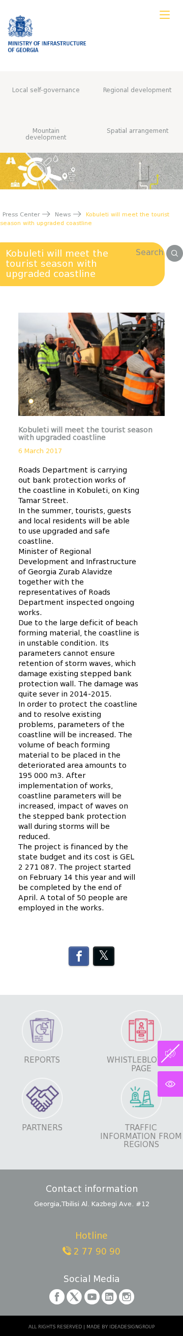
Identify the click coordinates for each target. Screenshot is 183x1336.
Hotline (91, 1236)
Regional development (137, 90)
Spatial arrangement (137, 130)
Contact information (92, 1189)
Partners (42, 1128)
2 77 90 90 (95, 1251)
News (63, 214)
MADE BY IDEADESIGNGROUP (120, 1327)
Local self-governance (46, 90)
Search (151, 252)
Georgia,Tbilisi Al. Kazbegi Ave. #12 (91, 1204)
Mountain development (45, 134)
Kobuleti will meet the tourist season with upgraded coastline (57, 264)
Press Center (21, 214)
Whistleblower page (141, 1064)
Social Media (92, 1280)
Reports (42, 1060)
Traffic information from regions (141, 1136)
